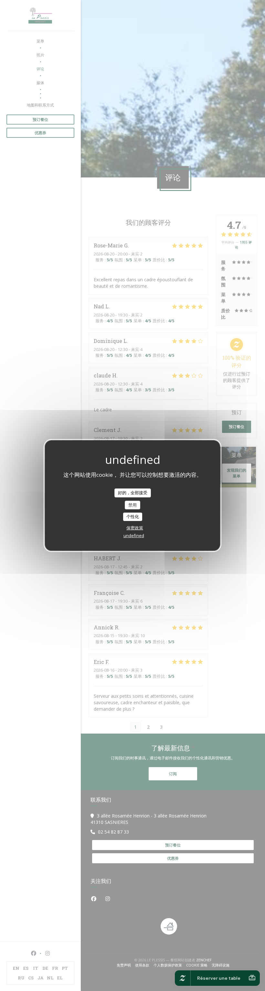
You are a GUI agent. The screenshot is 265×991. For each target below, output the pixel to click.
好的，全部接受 (132, 493)
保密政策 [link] (134, 528)
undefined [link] (133, 535)
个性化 (132, 516)
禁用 (132, 505)
